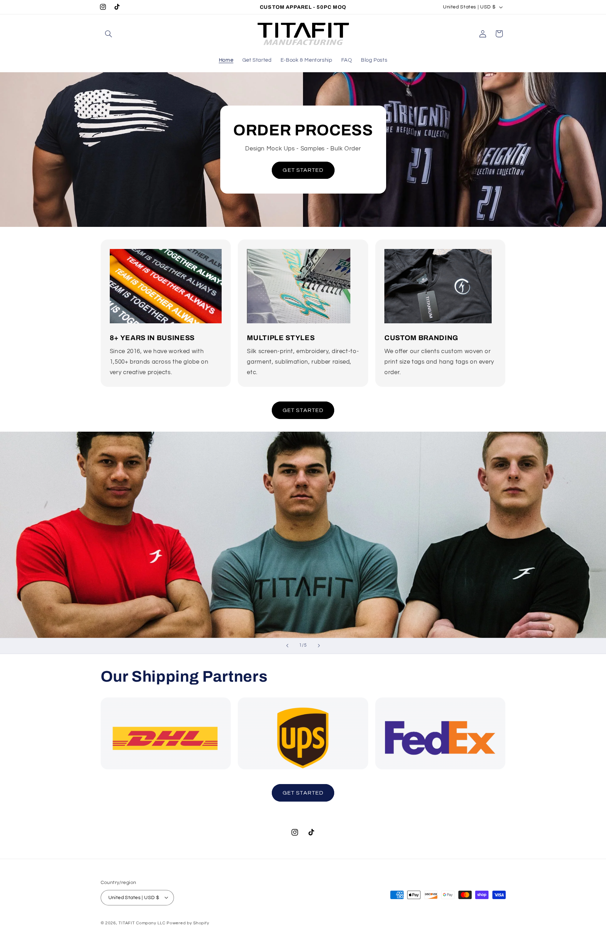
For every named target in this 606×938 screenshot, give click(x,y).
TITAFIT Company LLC (142, 923)
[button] (109, 34)
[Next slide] (318, 646)
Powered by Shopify (188, 923)
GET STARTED (303, 170)
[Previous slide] (287, 646)
